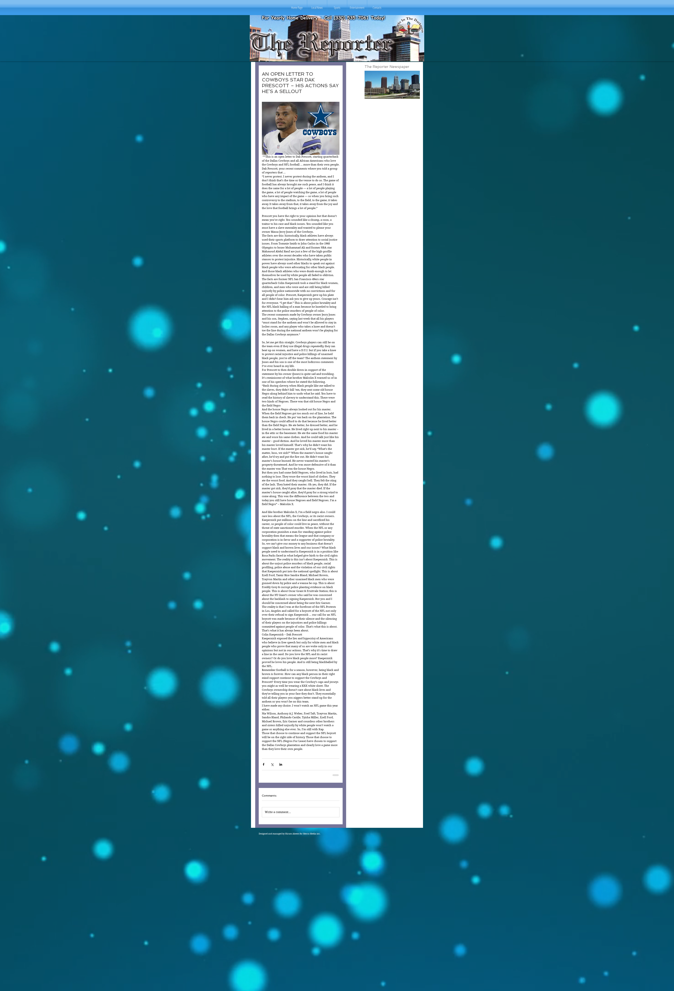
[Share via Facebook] (263, 764)
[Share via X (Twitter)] (272, 764)
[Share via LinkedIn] (280, 764)
